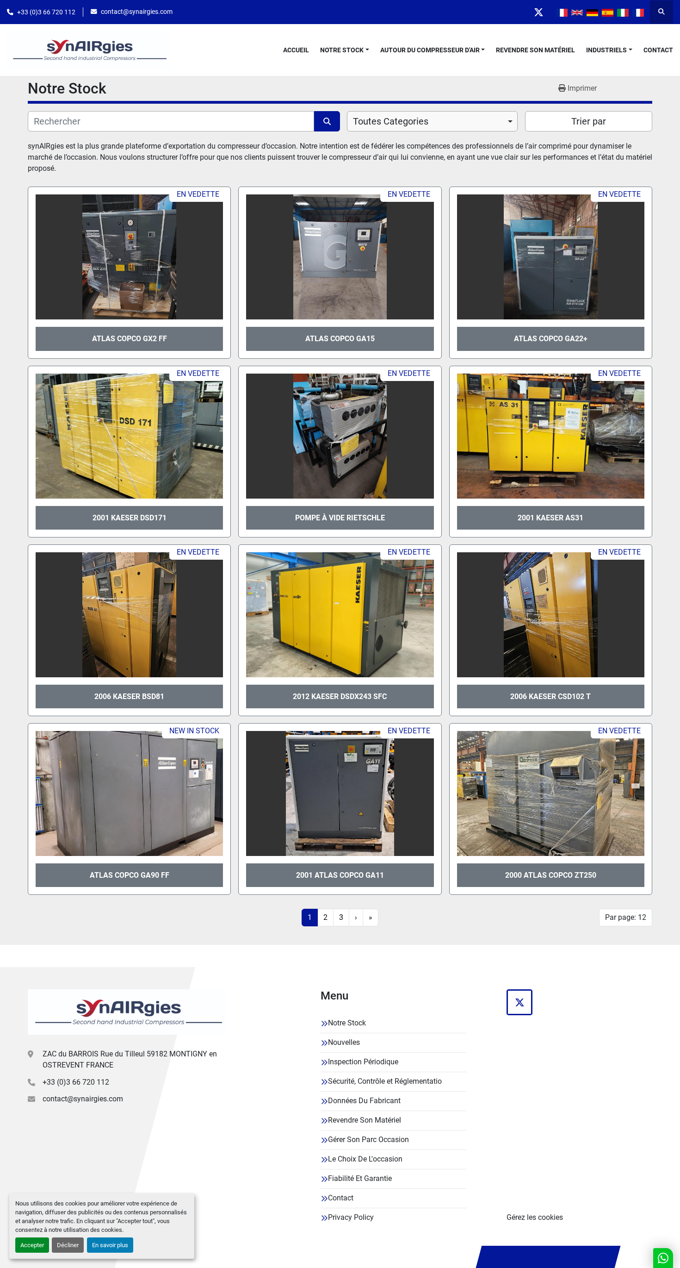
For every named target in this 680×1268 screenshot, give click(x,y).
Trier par (588, 121)
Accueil (296, 50)
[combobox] (432, 121)
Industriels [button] (606, 50)
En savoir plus (110, 1245)
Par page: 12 (625, 917)
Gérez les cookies (535, 1217)
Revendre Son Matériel (535, 50)
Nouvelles (344, 1042)
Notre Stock (342, 50)
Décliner (68, 1245)
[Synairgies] (127, 1012)
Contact (658, 50)
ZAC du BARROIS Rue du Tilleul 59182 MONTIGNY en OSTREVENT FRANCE (130, 1059)
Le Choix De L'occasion (365, 1159)
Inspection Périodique (363, 1061)
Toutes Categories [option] (390, 121)
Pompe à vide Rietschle (340, 517)
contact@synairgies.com (137, 11)
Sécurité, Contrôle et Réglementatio (385, 1081)
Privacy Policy (351, 1217)
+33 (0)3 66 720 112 (46, 12)
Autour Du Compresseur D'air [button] (430, 50)
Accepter (32, 1245)
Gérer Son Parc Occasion (368, 1139)
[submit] (327, 121)
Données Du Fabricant (364, 1100)
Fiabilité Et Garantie (360, 1178)
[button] (344, 50)
